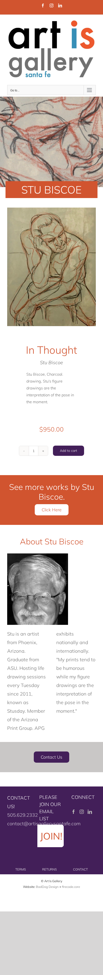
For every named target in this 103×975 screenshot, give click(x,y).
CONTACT (80, 869)
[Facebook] (73, 812)
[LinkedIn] (90, 812)
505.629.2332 (22, 815)
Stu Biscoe (51, 362)
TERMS (20, 869)
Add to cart (68, 450)
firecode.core (71, 887)
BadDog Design (47, 887)
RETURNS (49, 869)
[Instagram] (82, 812)
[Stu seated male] (51, 267)
